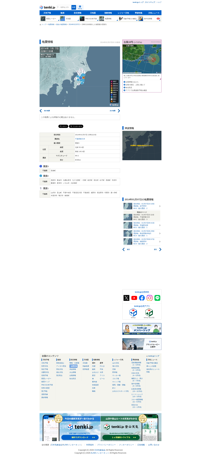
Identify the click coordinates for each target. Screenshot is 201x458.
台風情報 (72, 375)
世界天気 (44, 366)
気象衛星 (86, 366)
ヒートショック (137, 395)
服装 (93, 369)
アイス (102, 375)
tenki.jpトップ (138, 2)
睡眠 (93, 391)
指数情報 (108, 13)
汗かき (102, 366)
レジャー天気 (123, 13)
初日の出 (136, 406)
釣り (114, 388)
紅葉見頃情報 (136, 390)
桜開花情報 (136, 369)
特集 (148, 372)
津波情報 (72, 369)
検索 (73, 7)
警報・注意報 (74, 363)
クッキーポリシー (126, 445)
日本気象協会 (56, 445)
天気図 (93, 13)
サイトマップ (150, 2)
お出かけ (95, 372)
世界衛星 (86, 369)
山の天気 (115, 363)
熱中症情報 (136, 385)
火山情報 (72, 372)
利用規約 (90, 445)
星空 (93, 375)
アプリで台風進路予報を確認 (136, 90)
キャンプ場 (116, 382)
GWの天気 (136, 374)
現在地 (80, 8)
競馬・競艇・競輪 (118, 385)
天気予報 (47, 13)
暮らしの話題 (151, 366)
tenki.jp (48, 8)
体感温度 (95, 385)
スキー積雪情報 (137, 401)
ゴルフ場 (115, 378)
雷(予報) (44, 391)
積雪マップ (45, 382)
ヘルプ (159, 2)
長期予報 (44, 375)
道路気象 (44, 394)
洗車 (93, 388)
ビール (102, 378)
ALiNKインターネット (72, 445)
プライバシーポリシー (106, 445)
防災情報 (77, 13)
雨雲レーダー (46, 378)
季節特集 (138, 13)
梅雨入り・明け (137, 379)
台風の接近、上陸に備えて (135, 85)
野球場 (114, 372)
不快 (101, 369)
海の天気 (115, 366)
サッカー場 (116, 375)
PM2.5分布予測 (47, 385)
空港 (114, 369)
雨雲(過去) (60, 363)
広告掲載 (141, 445)
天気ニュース (153, 13)
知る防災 (129, 87)
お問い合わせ (153, 445)
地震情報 (74, 366)
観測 (62, 13)
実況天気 (59, 369)
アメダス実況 (61, 366)
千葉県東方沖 (80, 139)
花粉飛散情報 (136, 364)
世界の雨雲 (45, 388)
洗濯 (93, 366)
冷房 (101, 372)
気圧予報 (44, 369)
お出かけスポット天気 (120, 391)
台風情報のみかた (132, 82)
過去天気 (59, 372)
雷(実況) (59, 375)
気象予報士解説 (152, 363)
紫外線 (94, 382)
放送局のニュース (152, 369)
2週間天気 (45, 372)
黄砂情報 (44, 397)
